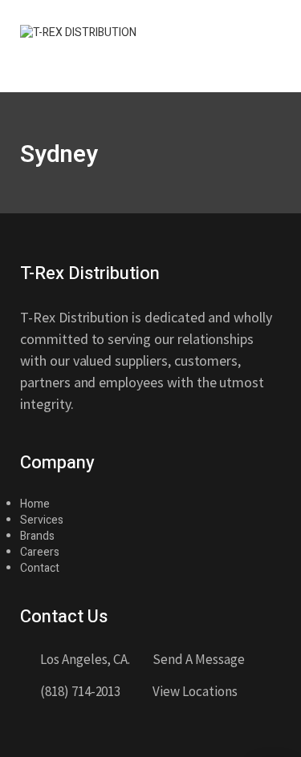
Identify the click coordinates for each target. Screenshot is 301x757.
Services (41, 520)
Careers (39, 552)
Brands (37, 536)
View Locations (195, 691)
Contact (39, 568)
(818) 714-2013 (80, 691)
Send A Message (198, 659)
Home (35, 504)
